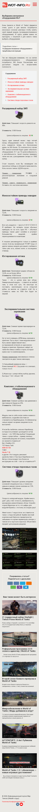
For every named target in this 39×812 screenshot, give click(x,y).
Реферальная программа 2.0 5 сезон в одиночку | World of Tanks (18, 650)
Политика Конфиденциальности (13, 801)
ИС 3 (15, 366)
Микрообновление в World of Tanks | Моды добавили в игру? (17, 709)
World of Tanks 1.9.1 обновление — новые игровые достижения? (19, 771)
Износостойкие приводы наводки (20, 82)
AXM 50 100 (6, 448)
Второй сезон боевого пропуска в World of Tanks (19, 679)
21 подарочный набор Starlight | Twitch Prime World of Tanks (18, 618)
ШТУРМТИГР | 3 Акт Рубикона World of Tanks (17, 741)
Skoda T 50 (6, 452)
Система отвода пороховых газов (20, 100)
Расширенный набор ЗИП (17, 78)
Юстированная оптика (16, 85)
